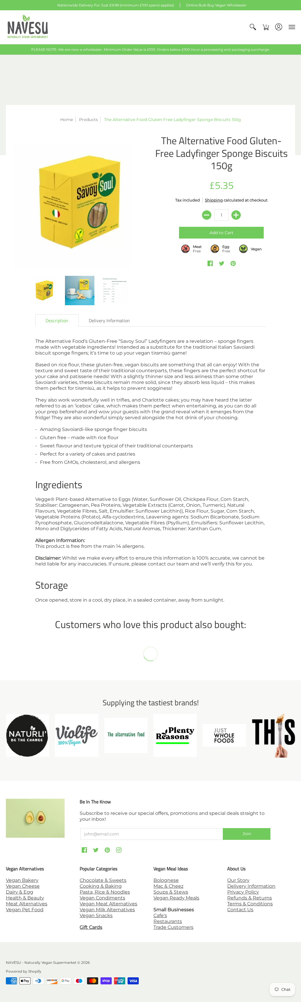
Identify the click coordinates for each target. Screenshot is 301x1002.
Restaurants (167, 921)
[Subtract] (206, 215)
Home (66, 119)
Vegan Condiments (102, 898)
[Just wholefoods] (224, 735)
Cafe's (160, 915)
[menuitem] (252, 27)
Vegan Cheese (23, 886)
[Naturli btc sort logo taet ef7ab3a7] (27, 735)
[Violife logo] (76, 735)
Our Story (238, 880)
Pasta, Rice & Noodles (105, 892)
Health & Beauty (25, 898)
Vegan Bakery (22, 880)
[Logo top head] (273, 736)
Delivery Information (251, 886)
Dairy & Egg (19, 892)
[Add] (236, 215)
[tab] (56, 320)
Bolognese (166, 880)
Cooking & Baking (101, 886)
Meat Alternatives (26, 904)
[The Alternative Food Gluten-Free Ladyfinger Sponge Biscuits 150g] (80, 202)
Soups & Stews (170, 892)
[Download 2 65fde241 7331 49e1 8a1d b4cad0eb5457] (175, 735)
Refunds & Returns (249, 898)
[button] (252, 27)
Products (88, 119)
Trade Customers (173, 927)
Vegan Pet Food (25, 909)
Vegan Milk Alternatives (107, 909)
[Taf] (126, 735)
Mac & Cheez (168, 886)
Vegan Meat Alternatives (108, 904)
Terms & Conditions (250, 904)
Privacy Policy (243, 892)
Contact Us (240, 909)
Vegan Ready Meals (176, 898)
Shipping (214, 200)
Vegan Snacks (96, 915)
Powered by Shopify (23, 971)
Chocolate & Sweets (103, 880)
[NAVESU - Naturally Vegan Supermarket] (28, 27)
